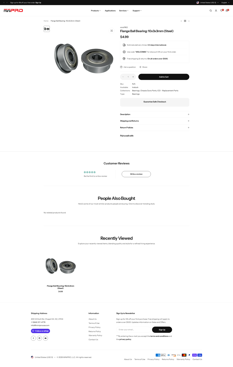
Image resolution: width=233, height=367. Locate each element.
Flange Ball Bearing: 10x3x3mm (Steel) (60, 287)
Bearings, (136, 90)
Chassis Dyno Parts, (148, 90)
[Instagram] (39, 338)
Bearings (136, 94)
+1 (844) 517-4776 (38, 322)
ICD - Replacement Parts (167, 90)
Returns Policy (95, 331)
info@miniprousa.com (40, 325)
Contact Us (93, 339)
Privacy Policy (94, 327)
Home (46, 21)
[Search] (210, 10)
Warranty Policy (95, 335)
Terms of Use (94, 323)
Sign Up (162, 330)
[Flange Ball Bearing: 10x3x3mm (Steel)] (60, 266)
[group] (83, 58)
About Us (92, 319)
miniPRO (124, 27)
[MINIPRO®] (13, 10)
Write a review (136, 174)
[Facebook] (33, 338)
